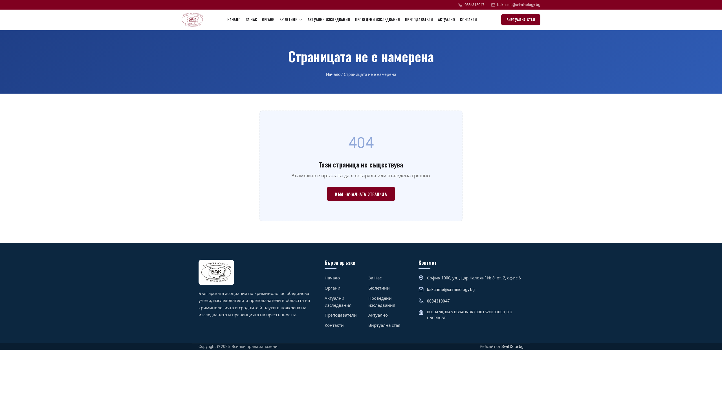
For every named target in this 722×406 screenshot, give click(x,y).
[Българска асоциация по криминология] (192, 20)
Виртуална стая (521, 19)
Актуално (446, 19)
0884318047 (474, 4)
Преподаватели (419, 19)
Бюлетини (379, 288)
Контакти (468, 19)
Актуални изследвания (329, 19)
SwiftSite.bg (512, 347)
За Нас (251, 19)
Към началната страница (361, 194)
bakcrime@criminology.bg (518, 4)
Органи (268, 19)
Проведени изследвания (377, 19)
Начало (234, 19)
